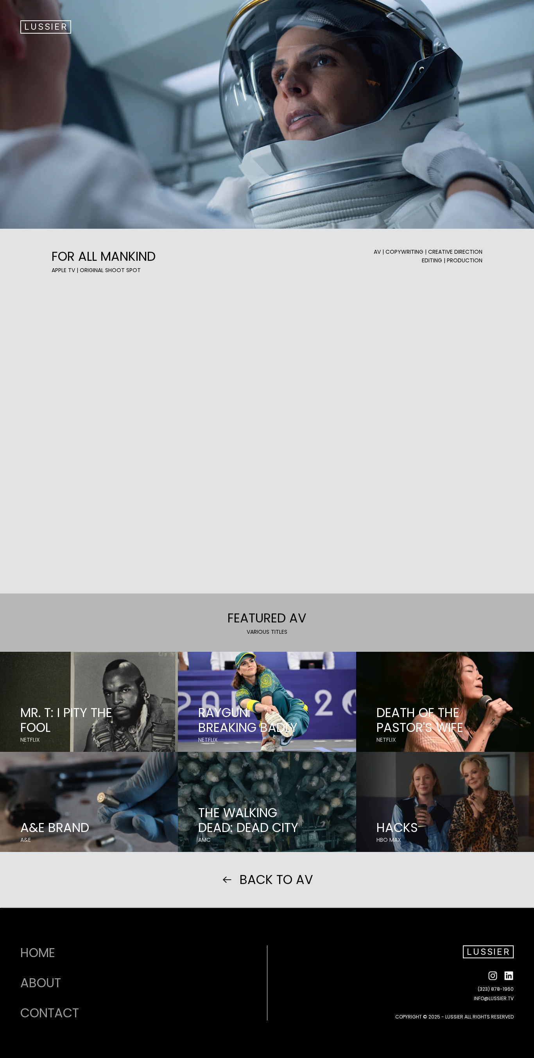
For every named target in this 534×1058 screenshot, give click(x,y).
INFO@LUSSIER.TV (494, 998)
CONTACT (49, 1013)
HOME (37, 952)
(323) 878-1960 (496, 989)
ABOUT (40, 983)
